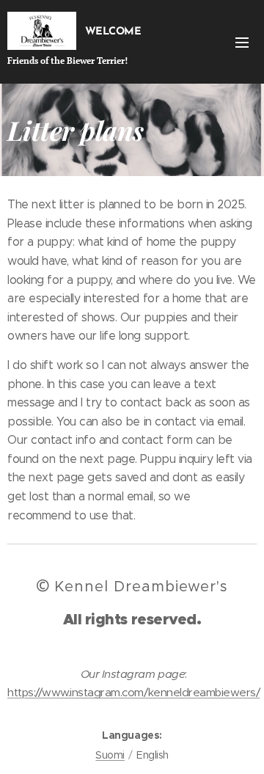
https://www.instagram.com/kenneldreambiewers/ (133, 692)
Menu (242, 41)
